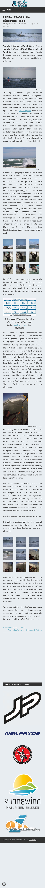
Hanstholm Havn (20, 325)
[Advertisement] (22, 657)
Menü (9, 10)
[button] (4, 884)
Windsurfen (7, 26)
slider (36, 24)
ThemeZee (32, 840)
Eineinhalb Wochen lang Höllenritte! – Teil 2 (24, 630)
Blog (31, 24)
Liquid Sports (25, 111)
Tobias (23, 24)
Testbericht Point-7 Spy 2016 (15, 627)
